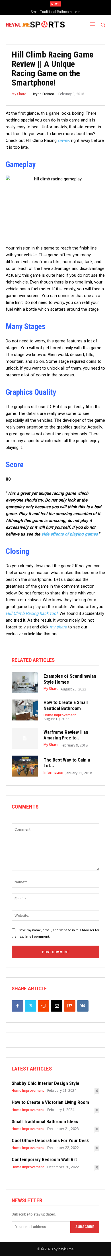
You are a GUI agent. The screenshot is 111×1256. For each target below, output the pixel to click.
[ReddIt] (43, 1006)
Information (53, 772)
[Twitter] (30, 1006)
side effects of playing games (69, 534)
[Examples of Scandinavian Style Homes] (25, 682)
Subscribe (84, 1227)
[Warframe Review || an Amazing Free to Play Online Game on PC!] (25, 738)
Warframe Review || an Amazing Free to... (66, 735)
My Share (19, 94)
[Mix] (69, 1006)
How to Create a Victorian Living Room (50, 1102)
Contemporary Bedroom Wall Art (44, 1159)
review (64, 140)
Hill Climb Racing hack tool (31, 613)
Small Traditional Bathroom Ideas (55, 12)
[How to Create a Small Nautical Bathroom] (25, 710)
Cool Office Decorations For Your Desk (50, 1140)
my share (58, 627)
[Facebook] (17, 1006)
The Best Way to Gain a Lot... (67, 762)
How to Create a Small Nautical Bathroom (66, 705)
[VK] (83, 1006)
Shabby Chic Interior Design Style (45, 1083)
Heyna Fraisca (43, 94)
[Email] (56, 1006)
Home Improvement (60, 715)
